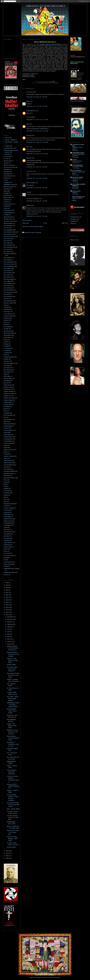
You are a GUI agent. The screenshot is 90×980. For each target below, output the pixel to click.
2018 (7, 600)
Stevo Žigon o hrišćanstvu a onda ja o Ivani (13, 744)
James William (50, 977)
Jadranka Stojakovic (9, 363)
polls (5, 484)
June (8, 631)
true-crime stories (9, 555)
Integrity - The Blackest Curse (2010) (12, 725)
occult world (7, 469)
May (8, 634)
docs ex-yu (7, 249)
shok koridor (7, 534)
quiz (5, 497)
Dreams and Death (77, 161)
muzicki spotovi (8, 436)
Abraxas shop (7, 160)
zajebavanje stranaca (10, 572)
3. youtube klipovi (8, 148)
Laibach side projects (10, 398)
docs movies (7, 268)
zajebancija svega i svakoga (11, 568)
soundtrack (7, 540)
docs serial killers (8, 290)
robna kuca (7, 510)
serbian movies (8, 518)
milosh (74, 200)
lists (5, 417)
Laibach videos (8, 404)
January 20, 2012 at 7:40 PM (36, 216)
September (10, 624)
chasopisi (6, 206)
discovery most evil (9, 221)
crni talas (6, 214)
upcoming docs (8, 562)
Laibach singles (8, 400)
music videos (7, 434)
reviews (6, 505)
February (10, 641)
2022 (7, 590)
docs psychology (8, 279)
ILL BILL (6, 341)
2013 (7, 612)
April (8, 636)
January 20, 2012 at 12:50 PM (37, 153)
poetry (5, 482)
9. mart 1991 (7, 156)
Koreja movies (8, 385)
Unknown (29, 135)
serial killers (7, 525)
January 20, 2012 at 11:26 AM (37, 142)
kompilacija (7, 380)
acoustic (6, 163)
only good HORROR (9, 471)
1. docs (6, 137)
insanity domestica (9, 357)
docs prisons (7, 277)
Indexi (5, 354)
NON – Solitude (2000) (13, 809)
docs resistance (8, 283)
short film (6, 536)
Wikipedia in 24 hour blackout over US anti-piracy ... (12, 731)
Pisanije (74, 159)
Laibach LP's (7, 395)
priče (5, 486)
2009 (7, 855)
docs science (7, 285)
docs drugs (7, 243)
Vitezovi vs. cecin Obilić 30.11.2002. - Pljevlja (13, 660)
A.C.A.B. (6, 158)
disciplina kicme (8, 219)
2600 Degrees (57, 977)
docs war (6, 298)
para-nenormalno (8, 473)
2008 (7, 858)
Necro (5, 452)
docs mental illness (9, 266)
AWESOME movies (9, 184)
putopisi (6, 495)
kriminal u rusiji (8, 387)
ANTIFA (6, 178)
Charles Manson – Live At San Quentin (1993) (13, 738)
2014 (7, 609)
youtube (6, 566)
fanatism (6, 320)
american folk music (9, 167)
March (9, 639)
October (9, 621)
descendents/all (8, 217)
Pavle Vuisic (7, 475)
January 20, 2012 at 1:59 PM (36, 167)
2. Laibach (7, 146)
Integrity (6, 359)
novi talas (6, 467)
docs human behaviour (10, 253)
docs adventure (8, 225)
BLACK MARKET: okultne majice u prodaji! (12, 710)
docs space (7, 294)
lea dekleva (7, 406)
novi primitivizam (8, 465)
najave (5, 447)
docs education (8, 245)
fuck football (7, 326)
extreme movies (8, 316)
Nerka (28, 101)
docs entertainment (9, 247)
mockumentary (8, 426)
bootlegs (6, 193)
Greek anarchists (8, 333)
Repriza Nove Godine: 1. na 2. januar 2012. (13, 832)
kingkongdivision (31, 110)
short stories (7, 538)
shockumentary (8, 531)
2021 (7, 592)
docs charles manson (10, 232)
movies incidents (8, 430)
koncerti (6, 382)
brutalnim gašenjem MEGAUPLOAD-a (51, 44)
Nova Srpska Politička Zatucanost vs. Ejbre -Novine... (13, 804)
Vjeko (27, 124)
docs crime (7, 238)
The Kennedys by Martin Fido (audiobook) (12, 771)
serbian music (8, 521)
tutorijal (6, 557)
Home (45, 223)
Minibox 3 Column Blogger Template (37, 977)
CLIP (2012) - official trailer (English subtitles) (12, 698)
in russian (6, 350)
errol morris (7, 311)
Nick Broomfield (8, 460)
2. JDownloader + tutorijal (11, 142)
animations (7, 171)
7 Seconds (7, 154)
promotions (7, 493)
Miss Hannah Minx (9, 423)
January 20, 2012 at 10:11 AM (37, 119)
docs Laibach (7, 259)
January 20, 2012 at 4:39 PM (36, 187)
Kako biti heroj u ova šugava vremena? (78, 197)
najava (5, 445)
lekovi (5, 411)
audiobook (7, 182)
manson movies (8, 419)
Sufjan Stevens (8, 542)
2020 (7, 595)
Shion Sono (7, 529)
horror (5, 339)
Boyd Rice (6, 195)
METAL (6, 421)
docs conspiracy (8, 234)
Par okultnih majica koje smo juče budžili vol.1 (12, 668)
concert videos (8, 210)
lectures (6, 408)
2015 (7, 607)
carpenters (7, 199)
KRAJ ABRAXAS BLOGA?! (45, 42)
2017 (7, 602)
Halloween (74, 192)
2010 (7, 853)
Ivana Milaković (77, 170)
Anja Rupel (7, 173)
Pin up (5, 480)
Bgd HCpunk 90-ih (9, 186)
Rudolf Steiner (8, 514)
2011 (7, 851)
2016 (7, 604)
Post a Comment (27, 220)
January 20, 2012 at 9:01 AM (36, 106)
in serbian (6, 352)
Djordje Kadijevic (8, 223)
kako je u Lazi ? (74, 239)
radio (5, 501)
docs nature (7, 275)
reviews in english (9, 508)
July (8, 629)
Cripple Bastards (8, 212)
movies (6, 428)
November (10, 619)
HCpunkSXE (7, 335)
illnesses (6, 344)
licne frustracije (8, 415)
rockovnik (6, 512)
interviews (6, 361)
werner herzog (8, 564)
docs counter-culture (9, 236)
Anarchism (7, 169)
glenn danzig (7, 331)
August (9, 626)
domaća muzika (8, 303)
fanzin (5, 322)
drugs (5, 305)
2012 (7, 614)
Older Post (65, 223)
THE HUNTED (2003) (77, 166)
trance (5, 551)
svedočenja (7, 544)
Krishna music (8, 389)
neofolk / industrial (9, 456)
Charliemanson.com (76, 217)
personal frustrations (9, 477)
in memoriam (7, 348)
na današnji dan (8, 441)
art (4, 180)
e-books (6, 307)
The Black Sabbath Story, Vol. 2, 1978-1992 (13, 817)
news (5, 458)
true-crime (6, 553)
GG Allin (6, 328)
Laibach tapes (8, 402)
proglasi (6, 488)
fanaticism (6, 318)
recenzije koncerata (9, 503)
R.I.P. (5, 499)
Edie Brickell (7, 309)
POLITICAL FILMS (77, 177)
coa (27, 192)
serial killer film (8, 523)
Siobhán (28, 205)
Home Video (7, 337)
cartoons (6, 201)
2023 (7, 587)
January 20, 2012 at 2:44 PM (36, 178)
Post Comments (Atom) (36, 226)
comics (6, 208)
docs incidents (8, 257)
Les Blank (6, 413)
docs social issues (9, 292)
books (5, 191)
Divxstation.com (74, 219)
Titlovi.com (73, 223)
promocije (6, 490)
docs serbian (7, 288)
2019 (7, 597)
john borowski (7, 370)
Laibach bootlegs (8, 391)
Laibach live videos (9, 393)
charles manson (8, 204)
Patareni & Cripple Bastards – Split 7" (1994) (12, 838)
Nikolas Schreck (8, 462)
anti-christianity (8, 176)
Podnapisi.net (74, 221)
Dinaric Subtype (30, 182)
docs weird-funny (8, 300)
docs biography (8, 230)
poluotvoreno (76, 191)
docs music (7, 270)
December (10, 616)
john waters (7, 372)
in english (6, 346)
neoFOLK (6, 454)
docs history (7, 251)
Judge (5, 374)
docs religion (7, 281)
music (5, 432)
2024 (7, 585)
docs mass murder (9, 264)
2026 (7, 582)
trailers (6, 549)
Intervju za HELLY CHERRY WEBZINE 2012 (13, 786)
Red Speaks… (76, 187)
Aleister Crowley (8, 165)
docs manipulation (9, 262)
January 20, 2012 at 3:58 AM (36, 97)
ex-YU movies (8, 313)
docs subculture (8, 296)
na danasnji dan (8, 439)
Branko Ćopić (7, 197)
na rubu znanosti (8, 443)
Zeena (5, 574)
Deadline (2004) (11, 664)
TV (4, 559)
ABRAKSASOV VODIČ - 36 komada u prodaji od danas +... (13, 704)
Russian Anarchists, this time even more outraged (13, 654)
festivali (6, 324)
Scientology (7, 516)
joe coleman (7, 367)
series (5, 527)
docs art (6, 227)
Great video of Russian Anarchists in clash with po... (13, 675)
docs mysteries (8, 272)
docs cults (6, 240)
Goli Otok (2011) (11, 847)
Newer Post (25, 223)
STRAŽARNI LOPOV (78, 152)
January (9, 644)
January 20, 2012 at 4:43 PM (36, 201)
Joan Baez (7, 365)
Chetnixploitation (77, 165)
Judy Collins (7, 376)
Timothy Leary (8, 547)
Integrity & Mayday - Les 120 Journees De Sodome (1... (12, 648)
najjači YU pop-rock (9, 449)
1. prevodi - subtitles (9, 140)
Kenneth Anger (8, 378)
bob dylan (6, 188)
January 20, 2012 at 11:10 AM (37, 131)
